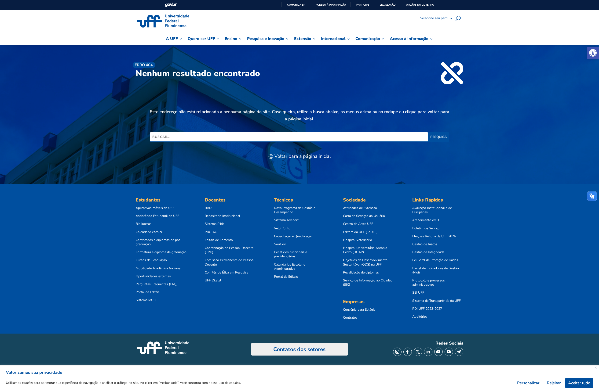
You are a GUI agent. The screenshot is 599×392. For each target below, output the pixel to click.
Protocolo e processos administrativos (428, 282)
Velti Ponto (282, 228)
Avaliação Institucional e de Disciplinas (432, 210)
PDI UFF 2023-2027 (427, 309)
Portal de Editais (148, 292)
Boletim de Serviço (425, 228)
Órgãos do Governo (420, 4)
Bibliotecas (143, 224)
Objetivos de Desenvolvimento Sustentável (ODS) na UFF (365, 262)
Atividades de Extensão (360, 208)
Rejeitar (554, 383)
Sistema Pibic (214, 224)
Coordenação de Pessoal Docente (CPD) (229, 250)
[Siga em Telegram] (459, 352)
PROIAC (211, 232)
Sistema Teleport (286, 220)
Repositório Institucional (222, 216)
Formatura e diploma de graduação (161, 252)
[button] (593, 53)
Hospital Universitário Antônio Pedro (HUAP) (365, 250)
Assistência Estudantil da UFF (157, 216)
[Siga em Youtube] (438, 352)
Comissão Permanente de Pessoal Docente (229, 262)
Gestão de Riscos (424, 244)
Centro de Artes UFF (358, 224)
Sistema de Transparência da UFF (436, 301)
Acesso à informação (331, 4)
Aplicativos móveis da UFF (155, 208)
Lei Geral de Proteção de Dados (435, 260)
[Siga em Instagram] (397, 352)
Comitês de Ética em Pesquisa (226, 272)
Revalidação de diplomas (361, 272)
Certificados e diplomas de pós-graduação (159, 242)
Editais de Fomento (219, 240)
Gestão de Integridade (428, 252)
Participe (362, 4)
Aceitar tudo (579, 383)
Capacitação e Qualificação (293, 236)
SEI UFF (418, 293)
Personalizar (528, 383)
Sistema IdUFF (146, 300)
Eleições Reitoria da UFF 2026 (434, 236)
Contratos (350, 318)
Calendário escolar (149, 232)
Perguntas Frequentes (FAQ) (156, 284)
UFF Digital (213, 280)
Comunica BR (296, 4)
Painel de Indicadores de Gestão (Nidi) (435, 270)
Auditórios (419, 317)
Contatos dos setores (299, 349)
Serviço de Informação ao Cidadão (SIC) (367, 282)
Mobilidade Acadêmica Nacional (158, 268)
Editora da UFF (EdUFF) (360, 232)
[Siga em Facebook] (407, 352)
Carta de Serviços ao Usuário (364, 216)
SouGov (280, 244)
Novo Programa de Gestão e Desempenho (294, 210)
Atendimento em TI (426, 220)
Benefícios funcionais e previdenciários (290, 254)
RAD (208, 208)
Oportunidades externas (153, 276)
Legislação (387, 4)
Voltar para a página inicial (302, 156)
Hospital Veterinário (357, 240)
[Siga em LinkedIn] (428, 352)
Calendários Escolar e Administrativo (289, 267)
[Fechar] (596, 368)
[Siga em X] (418, 352)
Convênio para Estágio (359, 310)
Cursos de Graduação (151, 260)
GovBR (171, 5)
